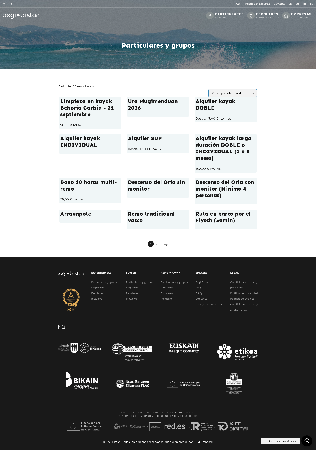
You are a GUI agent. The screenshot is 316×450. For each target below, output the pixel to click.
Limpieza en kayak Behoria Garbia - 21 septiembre (87, 108)
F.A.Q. (198, 293)
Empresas (97, 287)
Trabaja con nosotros (209, 304)
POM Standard (203, 442)
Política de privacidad (244, 293)
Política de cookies (242, 298)
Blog (198, 287)
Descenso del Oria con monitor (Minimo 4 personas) (224, 189)
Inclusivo (96, 298)
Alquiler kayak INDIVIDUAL (80, 141)
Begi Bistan (202, 282)
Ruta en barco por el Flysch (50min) (223, 217)
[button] (306, 440)
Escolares (97, 293)
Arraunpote (75, 213)
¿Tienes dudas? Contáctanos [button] (281, 441)
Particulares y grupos (104, 282)
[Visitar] (4, 4)
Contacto (201, 298)
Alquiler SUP (145, 138)
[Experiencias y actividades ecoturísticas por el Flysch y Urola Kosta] (30, 15)
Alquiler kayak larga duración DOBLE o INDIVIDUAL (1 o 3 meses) (223, 148)
